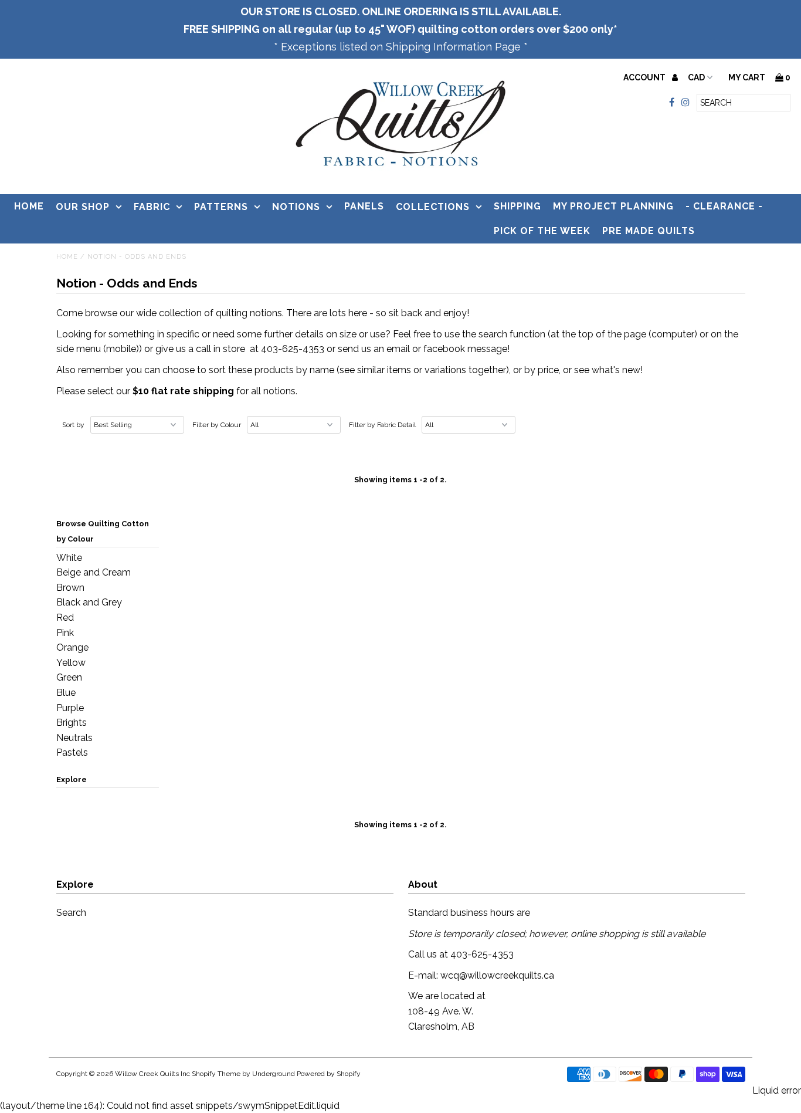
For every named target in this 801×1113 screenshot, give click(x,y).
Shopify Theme (216, 1074)
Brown (70, 587)
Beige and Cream (93, 572)
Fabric (152, 206)
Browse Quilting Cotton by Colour (102, 531)
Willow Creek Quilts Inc (152, 1074)
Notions (296, 206)
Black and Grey (89, 602)
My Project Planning (613, 206)
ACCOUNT (645, 77)
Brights (71, 722)
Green (69, 677)
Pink (65, 632)
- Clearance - (724, 206)
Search (71, 912)
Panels (364, 206)
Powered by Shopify (329, 1074)
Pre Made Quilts (648, 230)
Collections (433, 206)
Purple (70, 707)
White (69, 557)
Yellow (71, 662)
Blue (66, 692)
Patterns (221, 206)
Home (29, 206)
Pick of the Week (542, 230)
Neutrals (74, 737)
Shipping (517, 206)
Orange (72, 647)
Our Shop (83, 206)
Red (65, 617)
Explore (71, 779)
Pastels (72, 752)
